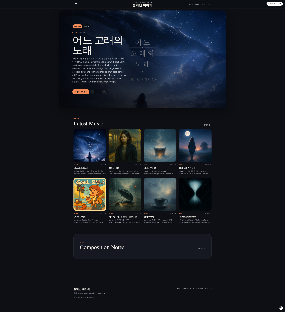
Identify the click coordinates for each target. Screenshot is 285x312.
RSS (178, 288)
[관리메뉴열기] (281, 308)
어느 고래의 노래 (81, 167)
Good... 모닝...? (81, 216)
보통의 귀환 (114, 167)
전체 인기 (86, 26)
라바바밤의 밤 (150, 167)
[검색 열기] (209, 4)
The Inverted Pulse (187, 216)
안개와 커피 (149, 216)
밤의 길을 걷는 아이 (187, 167)
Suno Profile (198, 288)
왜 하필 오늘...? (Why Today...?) (123, 216)
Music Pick (77, 26)
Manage (208, 288)
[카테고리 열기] (75, 4)
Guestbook (186, 288)
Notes (197, 4)
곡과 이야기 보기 (81, 91)
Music (191, 4)
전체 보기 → (208, 125)
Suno (203, 4)
